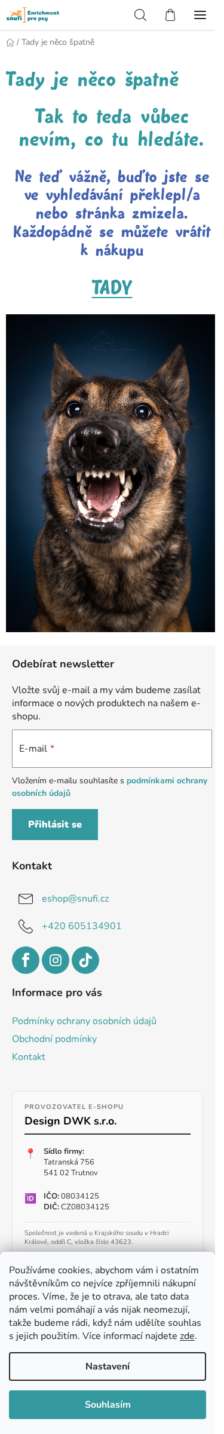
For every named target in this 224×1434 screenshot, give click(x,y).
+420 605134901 (82, 926)
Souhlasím (108, 1404)
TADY (112, 288)
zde (187, 1336)
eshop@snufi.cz (75, 898)
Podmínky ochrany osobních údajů (84, 1021)
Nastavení (107, 1366)
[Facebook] (25, 960)
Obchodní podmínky (54, 1039)
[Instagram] (55, 960)
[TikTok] (85, 960)
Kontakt (28, 1057)
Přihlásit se (55, 824)
